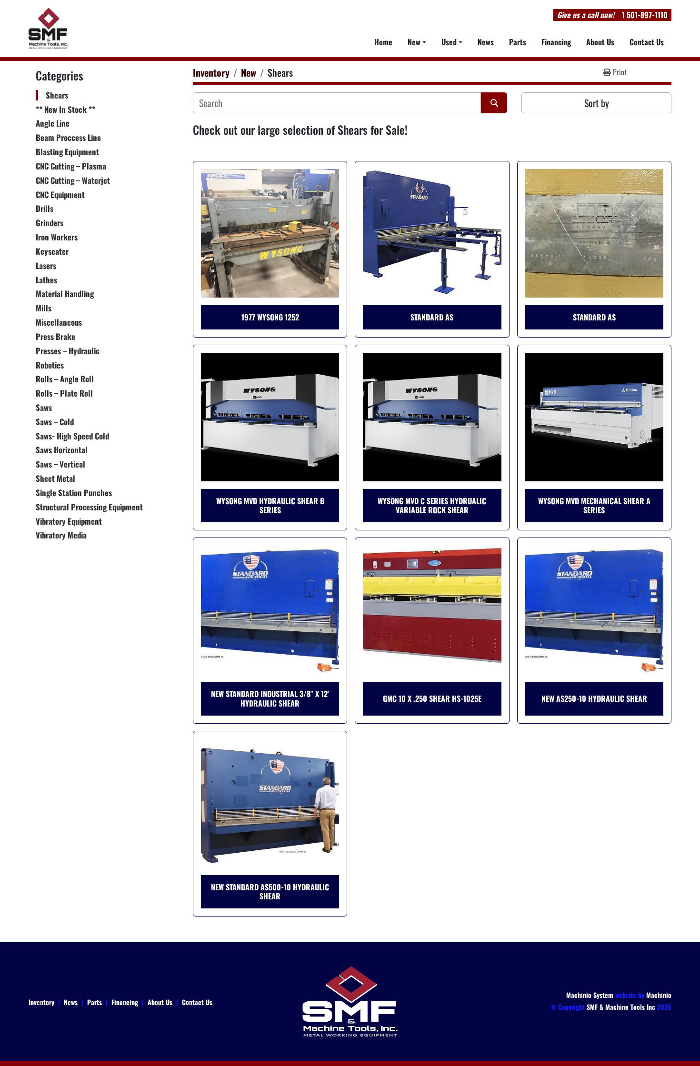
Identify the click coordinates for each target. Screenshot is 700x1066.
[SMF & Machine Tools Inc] (350, 1001)
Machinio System (589, 995)
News (486, 42)
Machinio (658, 995)
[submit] (494, 102)
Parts (517, 42)
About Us (600, 42)
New (414, 42)
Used (449, 42)
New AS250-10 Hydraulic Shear (594, 698)
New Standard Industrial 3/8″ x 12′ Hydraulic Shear (270, 698)
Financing (556, 42)
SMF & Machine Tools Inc (621, 1007)
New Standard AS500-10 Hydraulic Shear (270, 891)
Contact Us (647, 42)
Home (383, 42)
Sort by (596, 103)
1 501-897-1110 (645, 14)
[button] (417, 42)
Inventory (41, 1002)
